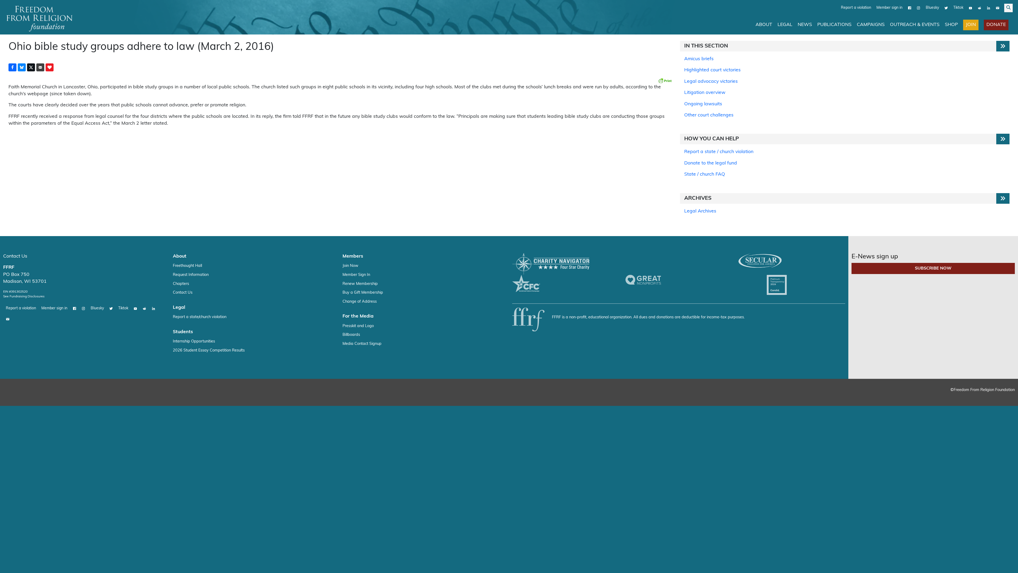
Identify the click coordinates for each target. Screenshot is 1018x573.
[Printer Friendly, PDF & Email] (665, 80)
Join (971, 25)
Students (183, 332)
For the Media (358, 316)
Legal (785, 25)
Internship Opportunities (194, 342)
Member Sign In (356, 275)
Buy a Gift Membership (363, 293)
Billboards (351, 335)
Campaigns (871, 25)
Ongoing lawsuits (703, 104)
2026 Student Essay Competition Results (209, 351)
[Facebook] (909, 8)
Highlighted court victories (712, 70)
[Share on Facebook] (12, 67)
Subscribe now (933, 268)
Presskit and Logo (358, 326)
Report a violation (856, 8)
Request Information (191, 275)
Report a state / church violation (718, 152)
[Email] (997, 8)
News (805, 25)
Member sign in (889, 8)
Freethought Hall (187, 266)
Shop (951, 25)
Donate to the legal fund (710, 163)
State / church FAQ (704, 174)
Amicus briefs (699, 59)
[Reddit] (979, 8)
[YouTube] (970, 8)
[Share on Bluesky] (22, 67)
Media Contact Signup (362, 344)
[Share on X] (31, 67)
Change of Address (360, 302)
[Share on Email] (40, 67)
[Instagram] (918, 8)
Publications (834, 25)
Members (353, 256)
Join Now (350, 266)
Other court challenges (709, 115)
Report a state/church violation (199, 317)
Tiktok (958, 8)
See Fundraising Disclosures (24, 296)
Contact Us (15, 256)
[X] (946, 8)
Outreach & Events (915, 25)
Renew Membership (360, 284)
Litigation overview (704, 92)
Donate (996, 25)
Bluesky (932, 8)
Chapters (181, 284)
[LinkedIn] (988, 8)
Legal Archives (700, 211)
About (764, 25)
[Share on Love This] (50, 67)
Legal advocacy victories (711, 81)
